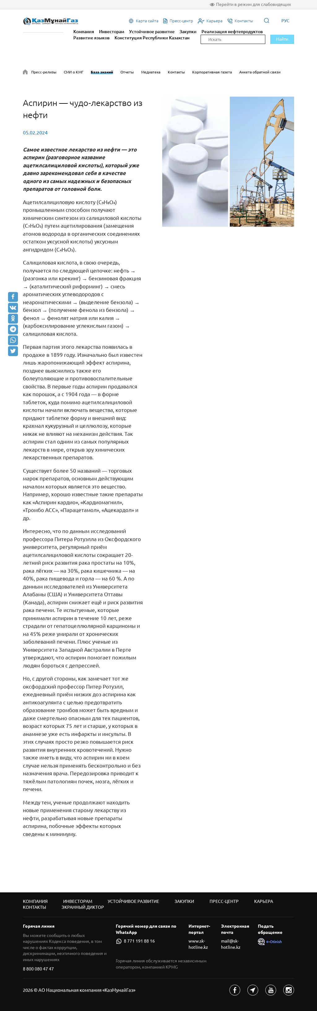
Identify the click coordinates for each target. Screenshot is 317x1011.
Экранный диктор (83, 907)
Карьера (263, 901)
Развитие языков (91, 37)
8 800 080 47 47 (38, 968)
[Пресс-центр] (25, 73)
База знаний (102, 72)
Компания (83, 31)
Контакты (176, 72)
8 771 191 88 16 (139, 941)
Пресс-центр (224, 901)
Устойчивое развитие (152, 31)
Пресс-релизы (43, 72)
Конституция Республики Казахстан (152, 37)
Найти (282, 39)
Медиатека (150, 72)
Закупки (188, 31)
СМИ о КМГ (73, 72)
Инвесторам (111, 31)
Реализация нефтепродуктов (232, 31)
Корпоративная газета (212, 72)
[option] (228, 162)
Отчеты (127, 72)
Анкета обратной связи (259, 72)
